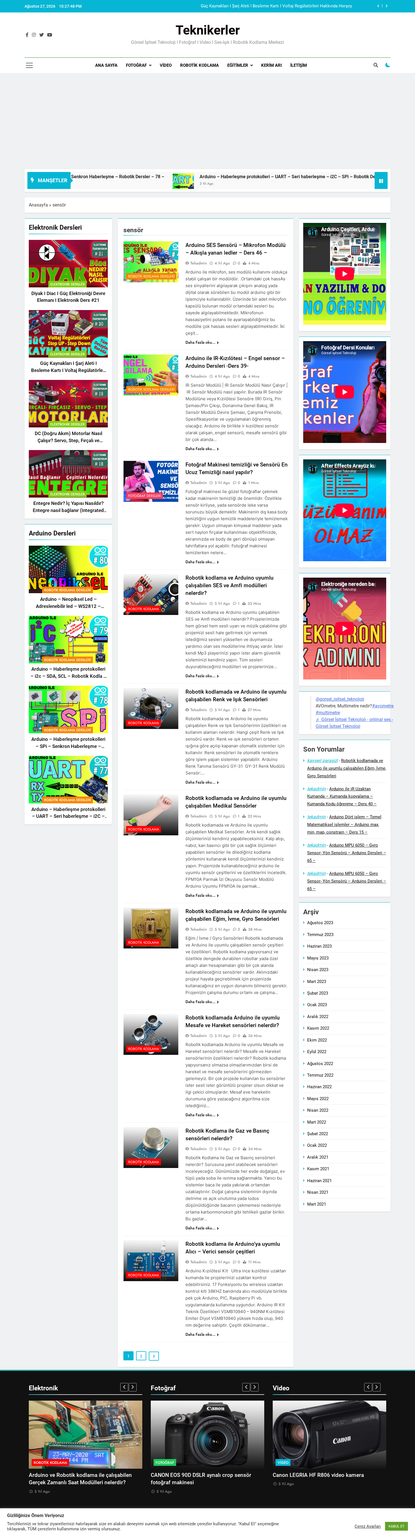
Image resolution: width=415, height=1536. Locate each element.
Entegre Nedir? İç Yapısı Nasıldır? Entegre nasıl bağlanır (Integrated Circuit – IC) (68, 510)
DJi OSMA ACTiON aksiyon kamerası (317, 1475)
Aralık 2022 (317, 1016)
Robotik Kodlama (199, 65)
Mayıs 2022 (318, 1098)
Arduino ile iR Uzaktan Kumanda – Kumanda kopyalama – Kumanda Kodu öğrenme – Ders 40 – (342, 796)
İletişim (298, 65)
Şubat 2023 (317, 993)
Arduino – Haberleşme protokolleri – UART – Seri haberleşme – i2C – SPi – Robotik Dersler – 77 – (198, 176)
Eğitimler (237, 65)
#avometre (383, 706)
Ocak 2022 (317, 1145)
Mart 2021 (316, 1204)
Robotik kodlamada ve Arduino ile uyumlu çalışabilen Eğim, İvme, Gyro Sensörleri (346, 768)
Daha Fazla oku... (200, 342)
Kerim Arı (271, 65)
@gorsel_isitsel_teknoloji (340, 699)
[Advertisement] (207, 118)
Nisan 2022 (317, 1110)
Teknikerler (208, 30)
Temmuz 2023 (320, 934)
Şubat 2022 (317, 1133)
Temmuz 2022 (320, 1075)
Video (166, 65)
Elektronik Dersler (67, 284)
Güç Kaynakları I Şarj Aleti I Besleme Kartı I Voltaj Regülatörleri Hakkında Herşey (68, 370)
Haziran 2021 (319, 1180)
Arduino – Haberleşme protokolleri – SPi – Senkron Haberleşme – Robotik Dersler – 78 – (68, 746)
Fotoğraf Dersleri (144, 495)
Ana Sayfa (106, 65)
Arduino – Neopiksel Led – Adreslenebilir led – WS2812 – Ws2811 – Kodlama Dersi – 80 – (266, 6)
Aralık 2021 (317, 1157)
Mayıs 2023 (318, 958)
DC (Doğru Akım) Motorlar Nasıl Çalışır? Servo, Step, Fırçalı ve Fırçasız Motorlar (68, 440)
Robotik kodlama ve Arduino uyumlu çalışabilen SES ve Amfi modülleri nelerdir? (229, 585)
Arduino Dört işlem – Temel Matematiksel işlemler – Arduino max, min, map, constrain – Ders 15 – (344, 824)
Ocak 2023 (317, 1005)
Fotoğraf (136, 65)
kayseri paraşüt (322, 760)
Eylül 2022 (316, 1051)
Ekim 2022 (317, 1040)
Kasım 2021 (318, 1168)
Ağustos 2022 (320, 1063)
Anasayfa (38, 205)
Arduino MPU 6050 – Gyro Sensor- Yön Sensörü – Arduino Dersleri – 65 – (346, 853)
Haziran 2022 (319, 1087)
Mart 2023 (316, 981)
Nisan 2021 (317, 1192)
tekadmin (198, 263)
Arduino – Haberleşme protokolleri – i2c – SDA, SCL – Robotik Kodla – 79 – (68, 676)
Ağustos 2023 (320, 923)
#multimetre (328, 712)
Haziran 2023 (319, 946)
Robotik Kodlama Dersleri (67, 590)
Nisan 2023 (317, 969)
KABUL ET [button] (396, 1526)
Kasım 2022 (318, 1028)
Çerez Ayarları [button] (368, 1526)
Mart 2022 (316, 1122)
